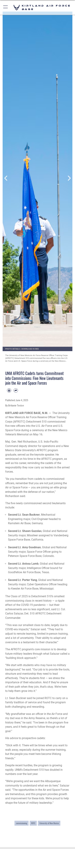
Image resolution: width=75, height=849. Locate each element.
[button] (5, 7)
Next (68, 178)
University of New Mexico (49, 823)
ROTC (33, 823)
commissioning (21, 823)
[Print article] (9, 390)
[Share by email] (16, 390)
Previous (6, 178)
